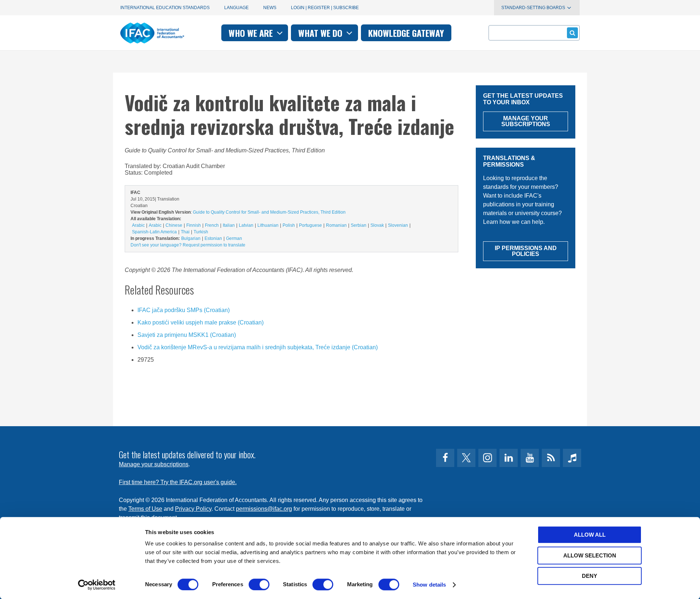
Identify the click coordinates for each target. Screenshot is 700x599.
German (234, 238)
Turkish (201, 231)
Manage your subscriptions (153, 464)
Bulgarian (191, 238)
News (269, 7)
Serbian (358, 225)
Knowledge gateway (406, 32)
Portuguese (310, 225)
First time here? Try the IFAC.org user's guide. (178, 482)
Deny (589, 576)
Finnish (193, 225)
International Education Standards (165, 7)
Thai (185, 231)
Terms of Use (145, 509)
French (212, 225)
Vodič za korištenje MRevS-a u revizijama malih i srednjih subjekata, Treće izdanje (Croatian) (257, 347)
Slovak (377, 225)
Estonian (213, 238)
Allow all (590, 535)
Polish (289, 225)
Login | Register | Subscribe (325, 7)
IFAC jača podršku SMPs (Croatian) (183, 310)
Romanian (336, 225)
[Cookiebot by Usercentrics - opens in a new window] (97, 584)
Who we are (252, 32)
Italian (229, 225)
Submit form (572, 32)
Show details (429, 585)
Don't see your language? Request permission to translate (188, 245)
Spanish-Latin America (154, 231)
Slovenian (398, 225)
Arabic (138, 225)
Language (236, 7)
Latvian (246, 225)
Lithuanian (268, 225)
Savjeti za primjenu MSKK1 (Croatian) (186, 335)
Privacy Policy (193, 509)
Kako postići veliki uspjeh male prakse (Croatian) (200, 322)
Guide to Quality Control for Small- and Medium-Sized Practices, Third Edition (269, 212)
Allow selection (589, 555)
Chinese (174, 225)
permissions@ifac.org (264, 509)
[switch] (259, 584)
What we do (321, 32)
